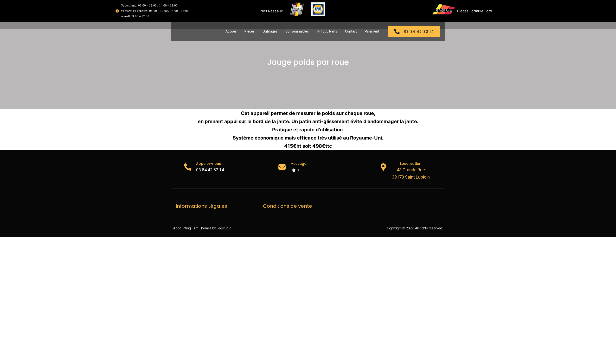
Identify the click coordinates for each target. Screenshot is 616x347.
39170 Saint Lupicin (411, 177)
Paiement (372, 31)
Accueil (231, 31)
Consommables (297, 31)
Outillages (270, 31)
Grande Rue (413, 170)
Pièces (249, 31)
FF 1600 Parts (327, 31)
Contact (351, 31)
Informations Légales (201, 206)
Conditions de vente (287, 206)
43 (399, 170)
